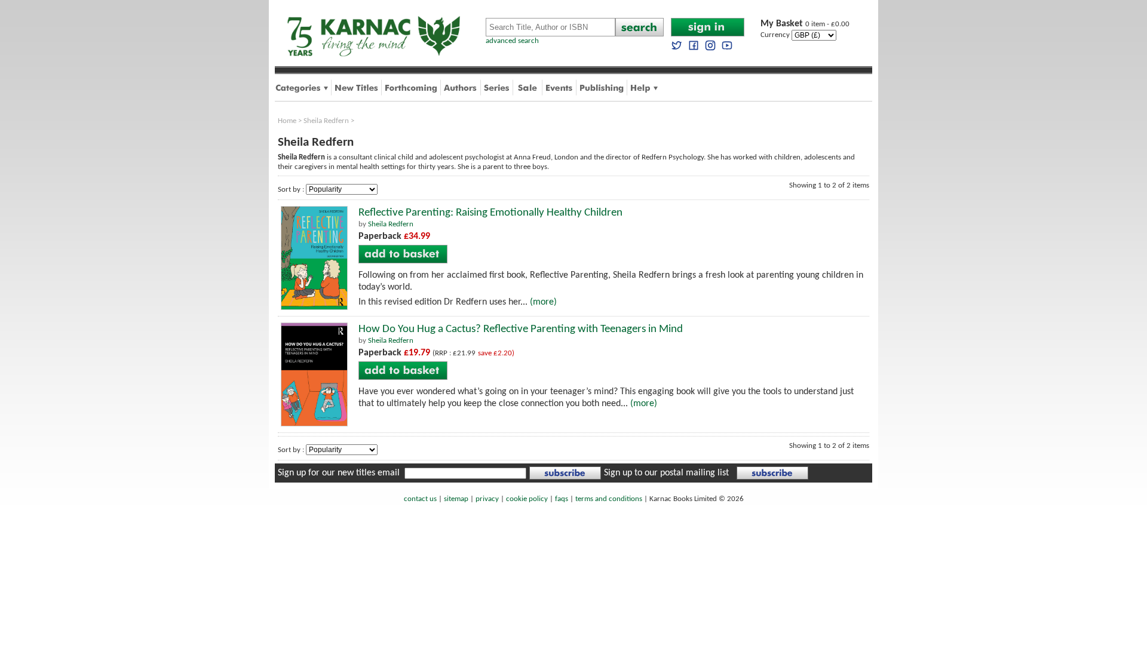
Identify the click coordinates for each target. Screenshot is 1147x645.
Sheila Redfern (326, 121)
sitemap (456, 499)
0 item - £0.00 (804, 24)
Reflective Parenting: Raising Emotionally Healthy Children (490, 213)
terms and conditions (608, 499)
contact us (420, 499)
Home (287, 121)
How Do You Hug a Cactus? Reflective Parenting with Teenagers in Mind (520, 329)
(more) (543, 302)
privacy (487, 499)
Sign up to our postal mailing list (666, 473)
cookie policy (527, 499)
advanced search (512, 41)
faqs (561, 499)
